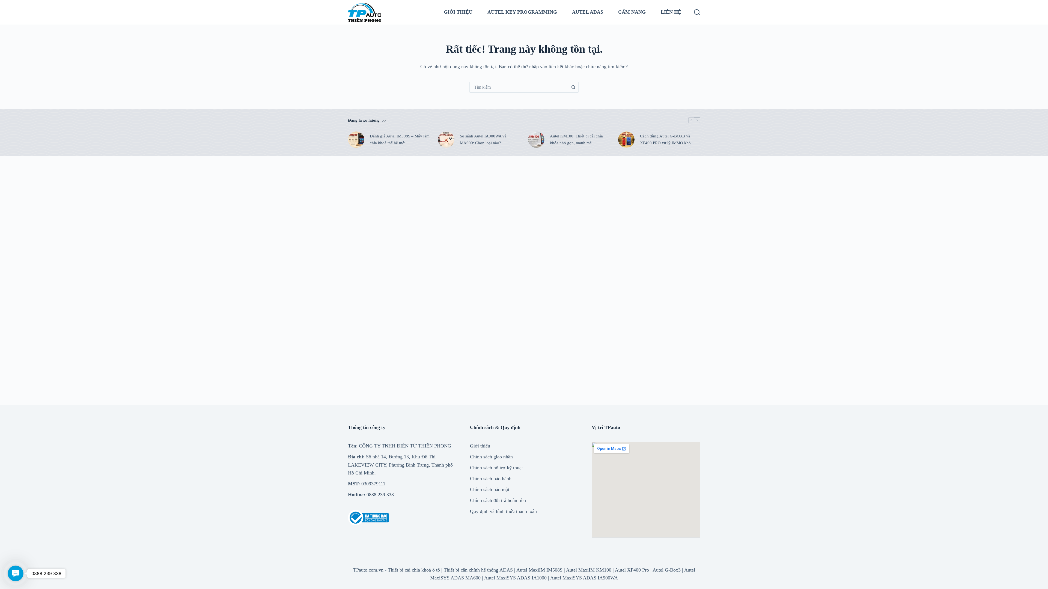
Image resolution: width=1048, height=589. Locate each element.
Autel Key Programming (522, 12)
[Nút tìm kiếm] (573, 87)
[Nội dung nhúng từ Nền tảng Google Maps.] (646, 489)
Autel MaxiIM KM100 (588, 570)
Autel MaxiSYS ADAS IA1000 (515, 578)
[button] (15, 573)
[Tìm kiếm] (697, 12)
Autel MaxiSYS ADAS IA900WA (584, 578)
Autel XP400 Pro (632, 570)
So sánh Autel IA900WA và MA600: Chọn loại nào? (483, 139)
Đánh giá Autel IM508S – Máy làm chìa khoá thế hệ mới (400, 139)
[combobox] (519, 87)
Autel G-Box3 (667, 570)
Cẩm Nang (632, 12)
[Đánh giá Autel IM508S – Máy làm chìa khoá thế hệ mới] (356, 139)
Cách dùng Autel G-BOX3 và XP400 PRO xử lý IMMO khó (665, 139)
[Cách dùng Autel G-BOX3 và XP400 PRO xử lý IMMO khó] (626, 139)
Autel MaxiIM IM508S (539, 570)
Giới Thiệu (458, 12)
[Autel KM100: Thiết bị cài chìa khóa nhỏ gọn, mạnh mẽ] (536, 139)
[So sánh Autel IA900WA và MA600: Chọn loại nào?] (446, 139)
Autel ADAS (587, 12)
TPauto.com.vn (368, 570)
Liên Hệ (671, 12)
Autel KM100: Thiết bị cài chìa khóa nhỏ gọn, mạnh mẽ (576, 139)
